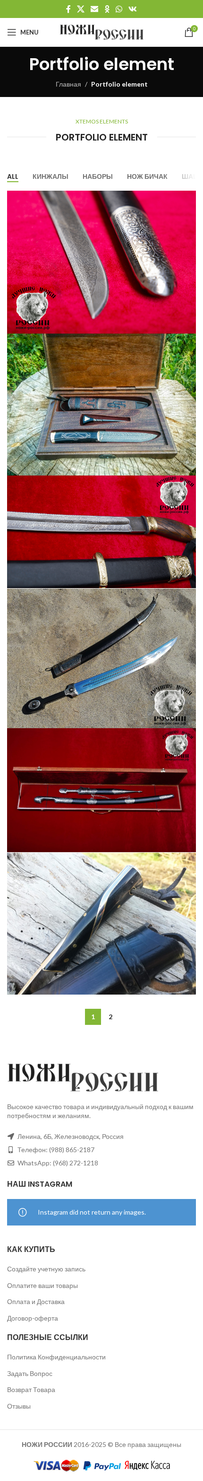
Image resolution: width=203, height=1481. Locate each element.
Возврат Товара (31, 1389)
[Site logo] (101, 31)
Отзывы (19, 1406)
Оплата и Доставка (36, 1301)
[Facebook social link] (68, 9)
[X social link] (80, 9)
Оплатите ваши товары (42, 1285)
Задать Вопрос (29, 1373)
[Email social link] (95, 9)
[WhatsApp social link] (118, 9)
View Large (187, 199)
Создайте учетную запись (46, 1269)
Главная (68, 84)
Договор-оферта (32, 1318)
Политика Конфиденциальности (56, 1357)
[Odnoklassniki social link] (107, 9)
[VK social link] (133, 9)
